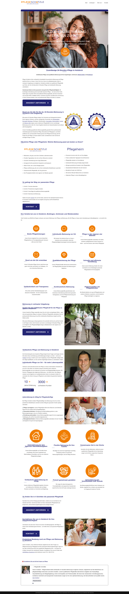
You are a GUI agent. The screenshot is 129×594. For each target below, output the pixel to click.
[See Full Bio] (39, 578)
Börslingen (30, 121)
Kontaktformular (84, 592)
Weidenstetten (81, 74)
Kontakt (106, 2)
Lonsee (61, 121)
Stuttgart (24, 357)
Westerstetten (56, 119)
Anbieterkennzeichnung (78, 592)
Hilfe (73, 592)
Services (60, 592)
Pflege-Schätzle (51, 557)
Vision (52, 592)
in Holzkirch (79, 557)
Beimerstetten (55, 121)
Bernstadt (25, 121)
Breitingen (90, 74)
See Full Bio (35, 578)
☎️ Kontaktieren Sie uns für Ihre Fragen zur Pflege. (35, 561)
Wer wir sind (70, 592)
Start (86, 2)
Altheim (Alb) (28, 123)
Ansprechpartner (65, 592)
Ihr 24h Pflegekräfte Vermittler (65, 557)
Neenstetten (49, 121)
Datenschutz (92, 592)
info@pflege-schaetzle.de (29, 552)
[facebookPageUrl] (33, 583)
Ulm (30, 357)
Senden (32, 197)
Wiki (88, 592)
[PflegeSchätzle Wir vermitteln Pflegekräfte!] (32, 2)
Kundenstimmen (56, 592)
